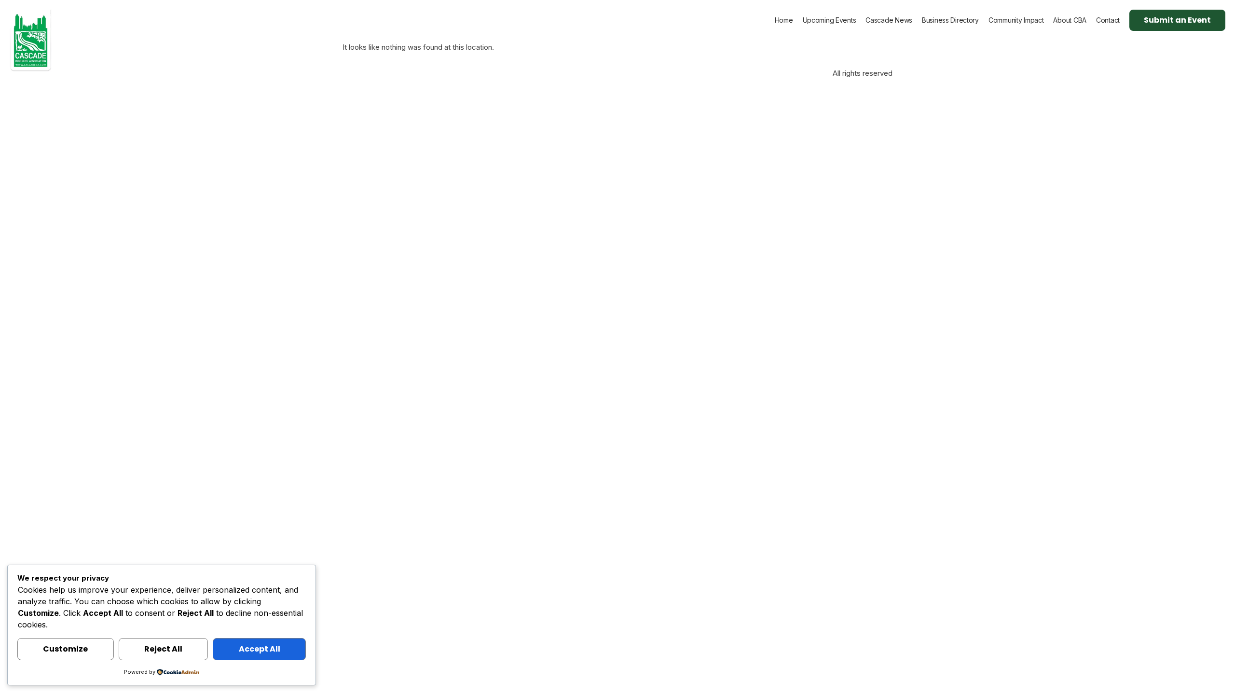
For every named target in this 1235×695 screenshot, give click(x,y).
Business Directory (950, 20)
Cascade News (888, 20)
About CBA (1069, 20)
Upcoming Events (829, 20)
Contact (1108, 20)
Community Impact (1016, 20)
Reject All (163, 648)
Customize (65, 648)
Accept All (259, 648)
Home (784, 20)
